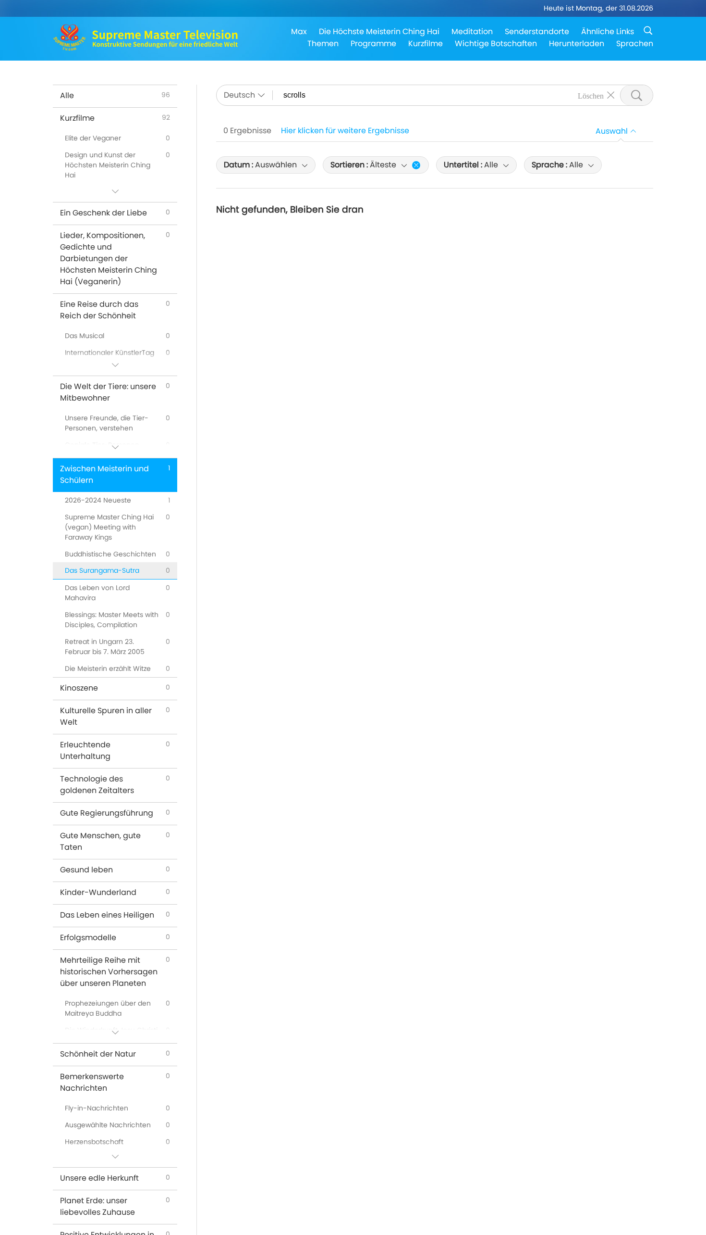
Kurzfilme (425, 43)
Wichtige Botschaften (496, 43)
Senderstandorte (537, 31)
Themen (323, 43)
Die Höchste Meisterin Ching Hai (379, 31)
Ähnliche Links (607, 31)
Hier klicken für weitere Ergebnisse (345, 130)
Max (299, 31)
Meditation (472, 31)
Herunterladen (576, 43)
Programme (373, 43)
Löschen (591, 95)
